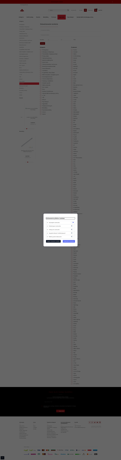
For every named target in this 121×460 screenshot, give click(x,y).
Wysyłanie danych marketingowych (57, 233)
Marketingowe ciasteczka (55, 226)
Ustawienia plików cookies (55, 218)
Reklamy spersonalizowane (55, 236)
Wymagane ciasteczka (54, 222)
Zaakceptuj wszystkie (69, 241)
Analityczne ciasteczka (54, 229)
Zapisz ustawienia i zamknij (53, 241)
